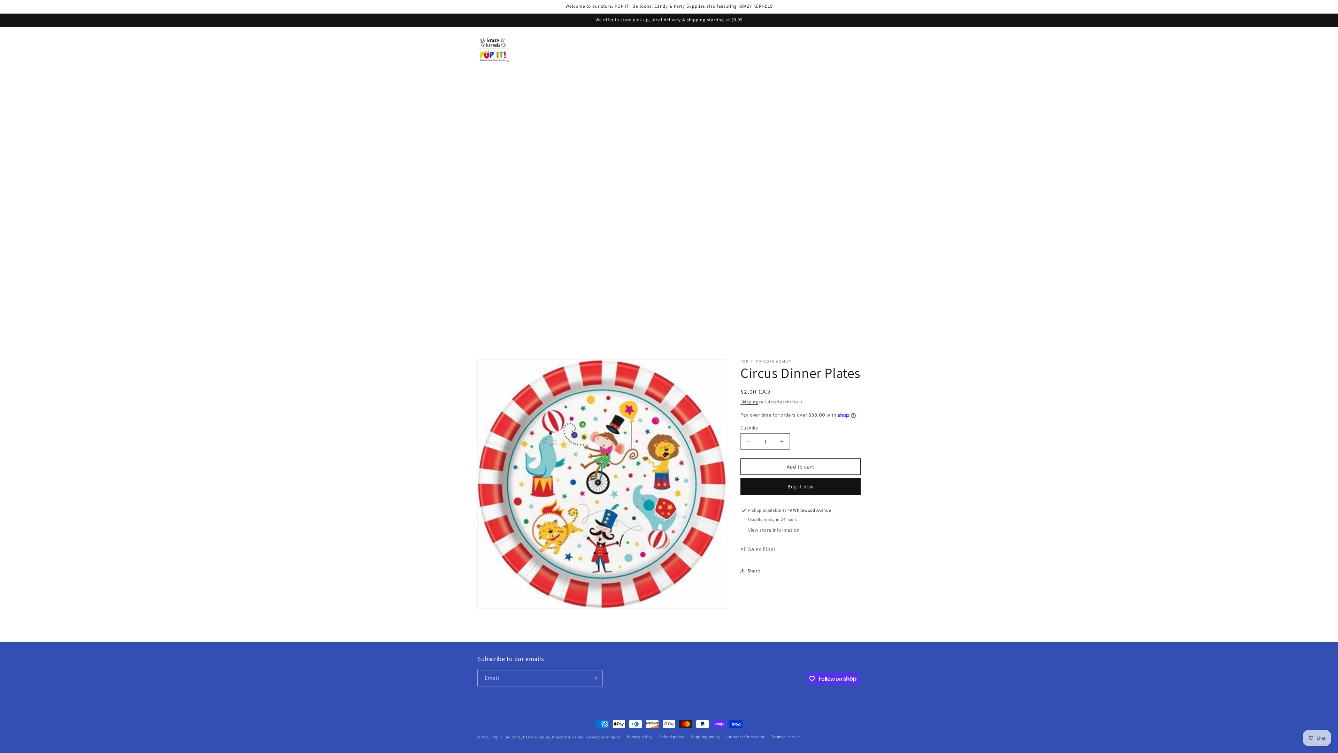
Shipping (749, 401)
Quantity (749, 428)
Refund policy (671, 736)
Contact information (745, 736)
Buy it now (800, 486)
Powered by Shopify (602, 737)
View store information (774, 530)
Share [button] (753, 571)
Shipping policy (705, 736)
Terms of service (785, 736)
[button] (823, 49)
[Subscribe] (594, 678)
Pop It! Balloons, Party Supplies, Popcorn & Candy (537, 737)
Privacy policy (640, 736)
